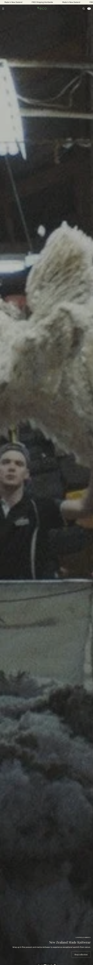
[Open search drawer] (83, 8)
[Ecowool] (46, 9)
